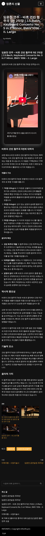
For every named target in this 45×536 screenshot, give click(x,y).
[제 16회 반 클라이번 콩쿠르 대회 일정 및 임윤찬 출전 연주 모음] (10, 411)
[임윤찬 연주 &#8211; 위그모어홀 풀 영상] (10, 429)
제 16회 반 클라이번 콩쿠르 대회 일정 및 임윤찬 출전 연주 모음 (10, 419)
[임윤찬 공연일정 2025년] (30, 411)
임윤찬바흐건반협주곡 (24, 449)
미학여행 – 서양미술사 (10, 514)
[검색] (40, 483)
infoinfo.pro (25, 529)
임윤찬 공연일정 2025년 (29, 417)
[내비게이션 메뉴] (40, 4)
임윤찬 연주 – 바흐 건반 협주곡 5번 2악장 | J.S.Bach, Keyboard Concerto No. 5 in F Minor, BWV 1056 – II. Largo (22, 507)
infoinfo (8, 38)
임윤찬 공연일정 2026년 (11, 496)
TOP (4, 533)
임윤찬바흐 (11, 449)
